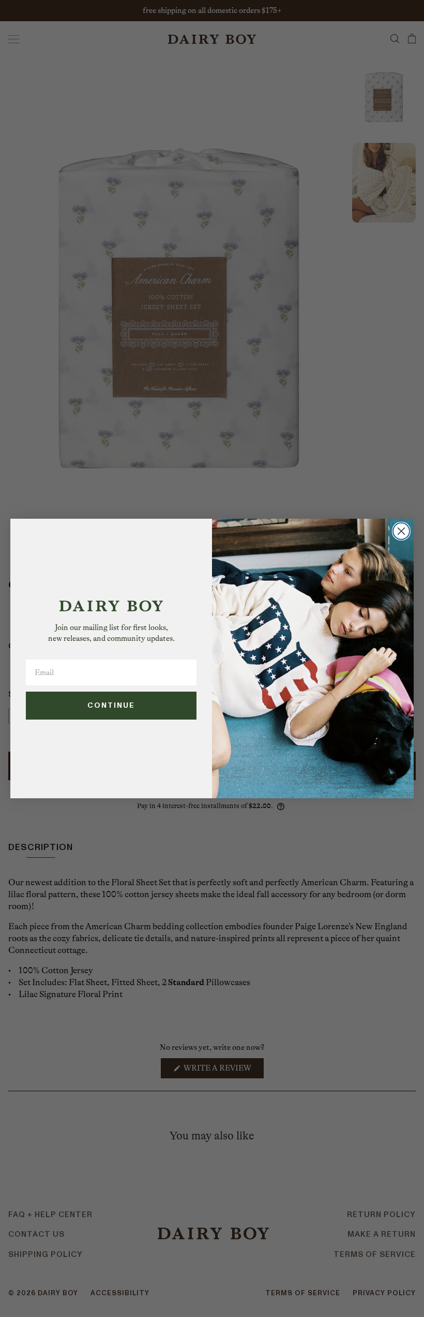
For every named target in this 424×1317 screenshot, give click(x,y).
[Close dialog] (401, 531)
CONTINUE (111, 705)
